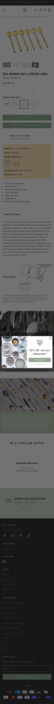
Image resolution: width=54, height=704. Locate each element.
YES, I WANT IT (39, 360)
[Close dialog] (50, 338)
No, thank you (39, 364)
